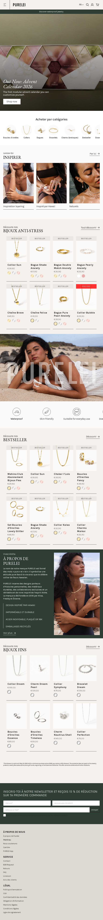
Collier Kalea (62, 524)
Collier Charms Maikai (82, 528)
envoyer (94, 810)
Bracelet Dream (82, 685)
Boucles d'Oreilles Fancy (83, 477)
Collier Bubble (86, 312)
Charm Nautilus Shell (63, 733)
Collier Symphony (60, 685)
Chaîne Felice (39, 312)
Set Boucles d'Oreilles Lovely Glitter (16, 528)
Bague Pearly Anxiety (85, 266)
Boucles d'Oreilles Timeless (37, 735)
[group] (18, 186)
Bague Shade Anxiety (39, 266)
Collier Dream (16, 683)
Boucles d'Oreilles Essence (13, 735)
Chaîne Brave (16, 312)
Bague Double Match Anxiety (62, 266)
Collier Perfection (83, 733)
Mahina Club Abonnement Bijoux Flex (15, 477)
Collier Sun (14, 264)
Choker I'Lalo (62, 474)
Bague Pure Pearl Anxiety (62, 314)
